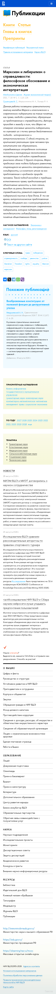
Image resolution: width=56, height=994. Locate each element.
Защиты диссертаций (13, 855)
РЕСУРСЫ (9, 879)
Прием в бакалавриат (14, 776)
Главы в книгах (17, 31)
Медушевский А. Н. (15, 312)
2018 (24, 424)
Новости (9, 470)
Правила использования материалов (18, 52)
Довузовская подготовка (16, 765)
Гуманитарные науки (18, 444)
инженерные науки (34, 398)
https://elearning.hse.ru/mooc (18, 950)
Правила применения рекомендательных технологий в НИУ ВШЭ (22, 981)
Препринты (14, 38)
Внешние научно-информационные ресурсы (25, 871)
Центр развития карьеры (15, 802)
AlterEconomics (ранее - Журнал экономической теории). (27, 95)
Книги (9, 25)
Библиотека (9, 885)
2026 (24, 420)
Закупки (7, 699)
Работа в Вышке (11, 746)
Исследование (19, 581)
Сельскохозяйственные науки (23, 453)
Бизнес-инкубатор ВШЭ (15, 807)
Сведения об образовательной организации (25, 728)
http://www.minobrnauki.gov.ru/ (19, 928)
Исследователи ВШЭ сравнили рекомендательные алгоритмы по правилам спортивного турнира (23, 541)
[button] (6, 294)
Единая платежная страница (17, 741)
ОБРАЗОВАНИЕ (12, 755)
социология (30, 404)
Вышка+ (7, 781)
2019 (19, 424)
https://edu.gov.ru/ (12, 939)
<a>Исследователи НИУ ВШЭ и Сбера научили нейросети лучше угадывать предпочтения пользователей (26, 604)
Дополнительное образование (19, 797)
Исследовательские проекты (18, 839)
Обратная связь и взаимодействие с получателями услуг (21, 819)
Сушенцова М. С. (10, 101)
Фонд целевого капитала (16, 709)
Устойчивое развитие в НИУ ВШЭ (20, 683)
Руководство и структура (16, 678)
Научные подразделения (15, 834)
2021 (8, 424)
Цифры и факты (11, 673)
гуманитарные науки (15, 398)
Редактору (49, 991)
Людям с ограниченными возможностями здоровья (24, 735)
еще (30, 424)
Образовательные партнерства (19, 812)
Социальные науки (17, 456)
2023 (40, 420)
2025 (29, 420)
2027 (19, 420)
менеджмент (12, 404)
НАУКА (7, 829)
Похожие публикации (27, 289)
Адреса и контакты (31, 966)
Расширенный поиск (35, 47)
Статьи (24, 25)
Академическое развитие (16, 860)
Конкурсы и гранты (12, 865)
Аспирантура (9, 791)
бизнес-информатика (16, 388)
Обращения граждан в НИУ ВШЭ (19, 704)
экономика (42, 404)
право (22, 404)
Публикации (28, 13)
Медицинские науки (18, 450)
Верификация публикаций (14, 47)
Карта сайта (8, 987)
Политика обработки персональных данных (22, 975)
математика (41, 401)
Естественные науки (18, 447)
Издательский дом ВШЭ (15, 890)
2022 (45, 420)
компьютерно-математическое (20, 401)
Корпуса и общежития (14, 694)
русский (14, 235)
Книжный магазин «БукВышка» (18, 895)
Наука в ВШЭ (39, 52)
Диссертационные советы (16, 850)
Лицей (6, 760)
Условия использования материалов (19, 970)
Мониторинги (10, 845)
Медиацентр (9, 905)
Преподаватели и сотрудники (18, 689)
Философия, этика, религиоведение (31, 229)
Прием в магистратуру (14, 786)
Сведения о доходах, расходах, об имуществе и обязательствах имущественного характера (27, 722)
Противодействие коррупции (18, 715)
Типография (9, 900)
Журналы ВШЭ (10, 911)
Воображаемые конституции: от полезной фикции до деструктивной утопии (28, 304)
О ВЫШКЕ (9, 668)
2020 (14, 424)
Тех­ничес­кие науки (17, 459)
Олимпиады (9, 771)
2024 (35, 420)
